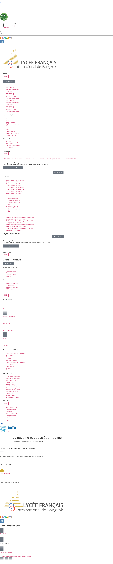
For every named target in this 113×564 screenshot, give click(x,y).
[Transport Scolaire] (5, 327)
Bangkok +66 (10, 382)
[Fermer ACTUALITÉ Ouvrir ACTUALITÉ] (6, 403)
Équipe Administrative (12, 124)
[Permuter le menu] (1, 72)
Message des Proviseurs (13, 89)
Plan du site (3, 534)
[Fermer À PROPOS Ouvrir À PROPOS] (6, 76)
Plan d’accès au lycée (6, 552)
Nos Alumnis (9, 143)
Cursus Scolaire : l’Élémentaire (15, 182)
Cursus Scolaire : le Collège (14, 184)
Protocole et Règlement (13, 376)
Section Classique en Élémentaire (16, 219)
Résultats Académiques (13, 142)
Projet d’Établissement (12, 98)
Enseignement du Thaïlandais (14, 223)
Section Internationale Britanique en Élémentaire (20, 217)
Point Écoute (10, 357)
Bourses (8, 273)
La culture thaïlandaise (12, 386)
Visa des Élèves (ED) (12, 283)
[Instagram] (6, 559)
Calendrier (6, 309)
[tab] (13, 158)
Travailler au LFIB (11, 97)
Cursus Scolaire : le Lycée (13, 185)
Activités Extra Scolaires (13, 378)
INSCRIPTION (8, 263)
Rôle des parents (11, 126)
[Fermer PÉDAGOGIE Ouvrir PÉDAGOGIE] (6, 153)
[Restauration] (5, 320)
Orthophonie (9, 355)
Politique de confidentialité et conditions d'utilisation (15, 556)
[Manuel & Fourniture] (5, 313)
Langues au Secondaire (13, 202)
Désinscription (10, 285)
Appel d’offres (10, 87)
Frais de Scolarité (11, 271)
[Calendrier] (5, 305)
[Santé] (5, 335)
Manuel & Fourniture (9, 316)
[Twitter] (10, 559)
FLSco (8, 204)
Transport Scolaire (8, 331)
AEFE (7, 120)
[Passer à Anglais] (2, 423)
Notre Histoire (10, 91)
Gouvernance (10, 93)
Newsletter (9, 411)
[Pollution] (5, 342)
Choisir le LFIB (9, 81)
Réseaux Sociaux (11, 409)
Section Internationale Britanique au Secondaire (20, 221)
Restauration (6, 323)
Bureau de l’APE (10, 122)
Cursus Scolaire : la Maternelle (15, 180)
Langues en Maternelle (12, 198)
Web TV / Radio (10, 384)
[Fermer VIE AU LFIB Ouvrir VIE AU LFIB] (6, 295)
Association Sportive (12, 380)
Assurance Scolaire (11, 360)
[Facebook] (2, 559)
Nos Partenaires (10, 95)
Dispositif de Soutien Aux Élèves (15, 353)
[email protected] (10, 26)
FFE (7, 118)
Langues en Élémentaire (13, 200)
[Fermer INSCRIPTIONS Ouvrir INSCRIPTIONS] (6, 254)
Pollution (5, 345)
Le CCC (8, 359)
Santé (4, 338)
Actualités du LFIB (11, 407)
